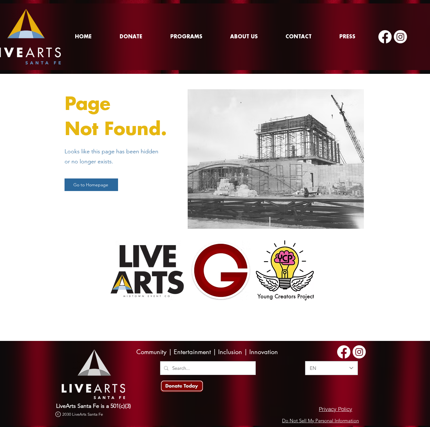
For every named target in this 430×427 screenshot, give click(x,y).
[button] (186, 37)
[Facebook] (385, 36)
